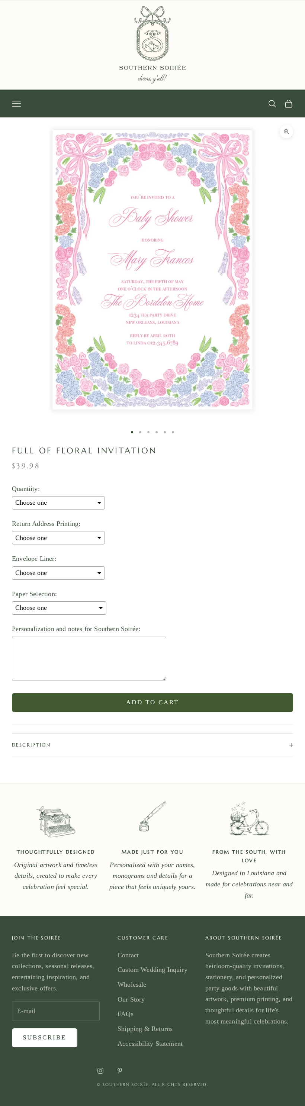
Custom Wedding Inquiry (152, 969)
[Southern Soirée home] (152, 45)
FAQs (126, 1014)
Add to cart (152, 702)
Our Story (131, 999)
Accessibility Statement (150, 1043)
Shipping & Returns (145, 1028)
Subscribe (45, 1037)
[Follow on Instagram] (100, 1070)
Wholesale (132, 984)
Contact (128, 955)
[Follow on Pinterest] (119, 1070)
